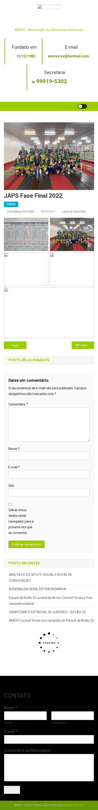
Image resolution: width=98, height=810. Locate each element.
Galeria (11, 204)
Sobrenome (59, 722)
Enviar (12, 790)
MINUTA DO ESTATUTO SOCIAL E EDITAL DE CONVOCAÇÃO (40, 577)
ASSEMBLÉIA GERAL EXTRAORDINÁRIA (37, 589)
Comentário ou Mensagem (27, 750)
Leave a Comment (74, 211)
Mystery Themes (73, 805)
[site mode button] (82, 106)
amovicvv (48, 211)
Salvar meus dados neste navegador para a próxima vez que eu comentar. (21, 521)
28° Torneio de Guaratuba (84, 345)
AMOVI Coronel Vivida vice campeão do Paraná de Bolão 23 (51, 620)
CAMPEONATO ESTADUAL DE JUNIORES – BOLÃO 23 (47, 612)
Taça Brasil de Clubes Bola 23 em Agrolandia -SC (18, 345)
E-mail (14, 467)
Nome (13, 449)
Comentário (18, 404)
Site (11, 485)
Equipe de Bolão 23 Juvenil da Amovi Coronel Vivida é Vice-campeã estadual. (51, 600)
